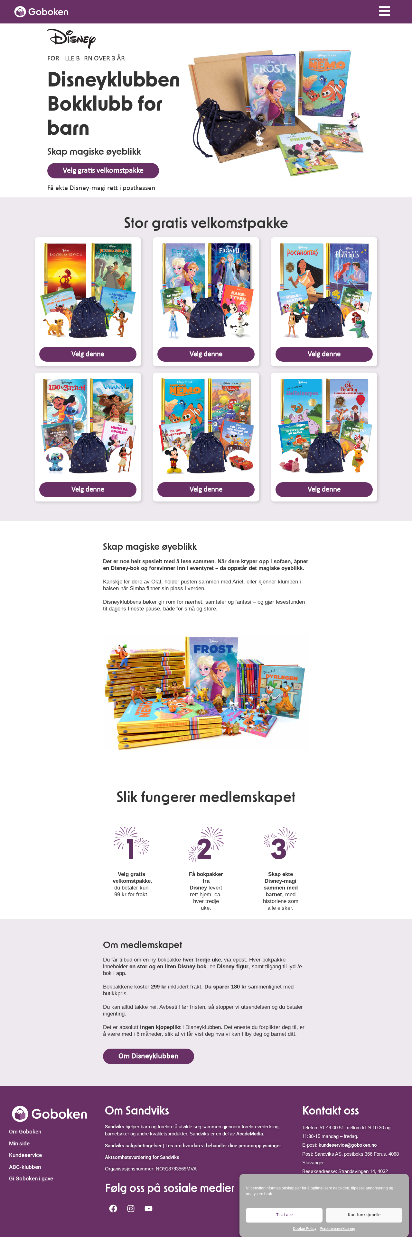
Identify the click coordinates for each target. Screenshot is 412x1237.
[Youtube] (148, 1209)
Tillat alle (284, 1215)
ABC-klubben (25, 1167)
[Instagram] (131, 1209)
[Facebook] (113, 1209)
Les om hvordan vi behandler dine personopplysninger (223, 1146)
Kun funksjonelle (364, 1215)
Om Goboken (25, 1131)
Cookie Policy (304, 1228)
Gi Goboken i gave (31, 1178)
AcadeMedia (249, 1134)
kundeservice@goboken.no (348, 1145)
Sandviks (114, 1127)
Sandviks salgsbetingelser (133, 1146)
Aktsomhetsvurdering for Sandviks (142, 1157)
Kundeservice (25, 1155)
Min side (19, 1143)
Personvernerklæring (337, 1228)
